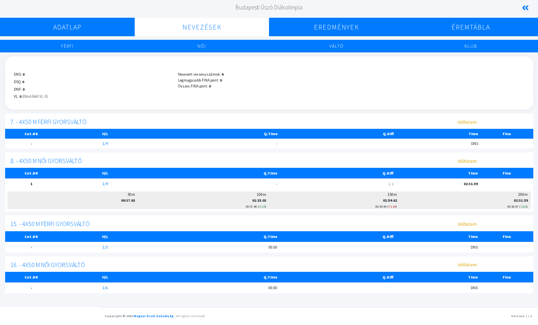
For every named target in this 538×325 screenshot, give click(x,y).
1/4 (105, 143)
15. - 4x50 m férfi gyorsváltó (50, 224)
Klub (470, 46)
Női (201, 46)
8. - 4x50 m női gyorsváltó (46, 161)
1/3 (105, 247)
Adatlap (67, 27)
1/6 (105, 287)
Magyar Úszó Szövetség (154, 316)
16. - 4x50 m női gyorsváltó (47, 265)
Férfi (67, 46)
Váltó (336, 46)
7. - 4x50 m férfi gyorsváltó (48, 122)
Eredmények (336, 27)
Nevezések (201, 27)
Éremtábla (470, 27)
